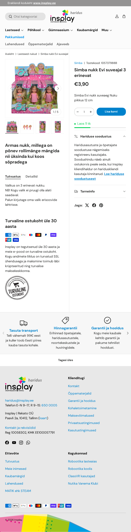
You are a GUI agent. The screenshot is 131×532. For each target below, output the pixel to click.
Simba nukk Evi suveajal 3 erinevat (61, 53)
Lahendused (14, 44)
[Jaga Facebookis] (94, 205)
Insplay (18, 519)
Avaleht (9, 53)
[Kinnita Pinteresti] (101, 205)
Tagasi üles (65, 360)
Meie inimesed (15, 469)
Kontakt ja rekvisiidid (20, 428)
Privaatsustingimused (84, 423)
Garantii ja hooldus (82, 401)
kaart (43, 418)
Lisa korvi (111, 111)
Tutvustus (12, 461)
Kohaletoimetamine (82, 408)
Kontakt (73, 386)
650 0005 (49, 405)
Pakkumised (14, 37)
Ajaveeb (63, 44)
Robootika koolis (80, 469)
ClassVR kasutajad (81, 476)
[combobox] (25, 16)
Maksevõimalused (81, 415)
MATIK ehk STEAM (18, 491)
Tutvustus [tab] (13, 176)
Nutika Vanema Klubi (83, 483)
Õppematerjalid (40, 44)
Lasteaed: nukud (27, 53)
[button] (123, 16)
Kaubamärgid (87, 30)
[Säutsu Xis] (87, 205)
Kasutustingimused (82, 430)
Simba (78, 63)
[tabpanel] (34, 195)
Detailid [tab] (32, 176)
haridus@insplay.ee (19, 400)
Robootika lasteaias (82, 461)
